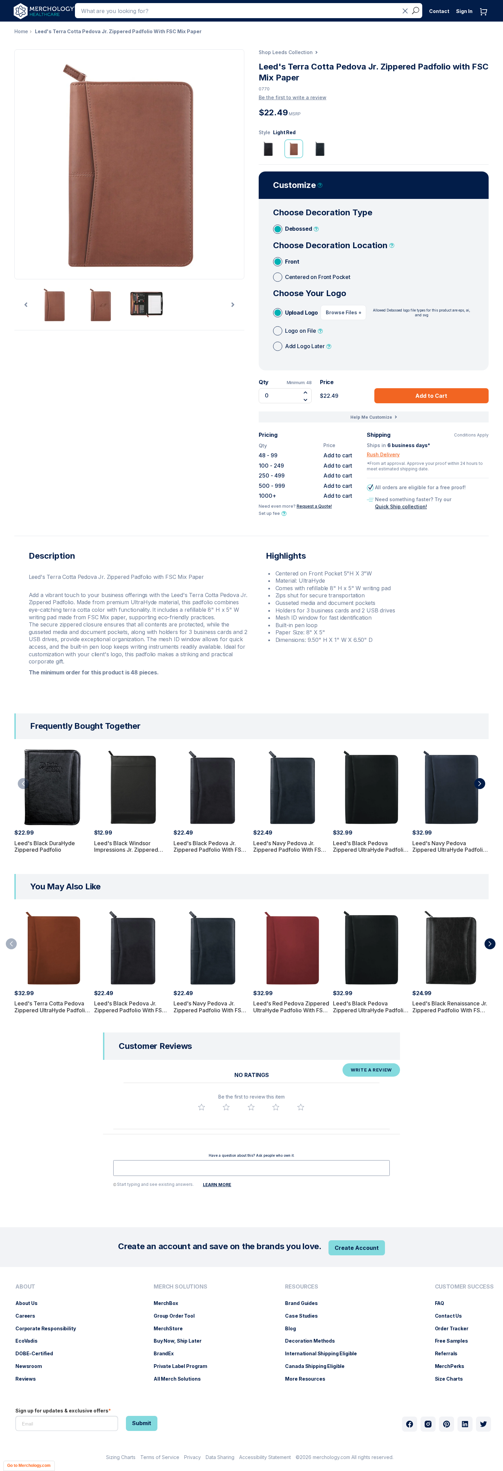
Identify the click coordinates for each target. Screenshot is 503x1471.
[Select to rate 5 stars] (301, 1107)
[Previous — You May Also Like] (11, 943)
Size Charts (452, 1379)
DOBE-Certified (37, 1353)
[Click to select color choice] (268, 148)
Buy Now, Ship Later (180, 1341)
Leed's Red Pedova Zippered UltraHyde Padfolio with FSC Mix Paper (291, 1010)
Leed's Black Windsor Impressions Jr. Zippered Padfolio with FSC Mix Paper (131, 850)
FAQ (443, 1303)
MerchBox (169, 1303)
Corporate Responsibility (49, 1328)
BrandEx (167, 1353)
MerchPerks (453, 1366)
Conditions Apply (471, 435)
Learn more (217, 1184)
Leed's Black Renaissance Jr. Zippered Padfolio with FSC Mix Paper (449, 1010)
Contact (439, 11)
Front (292, 261)
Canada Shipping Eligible (318, 1366)
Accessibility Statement (265, 1457)
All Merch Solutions (180, 1379)
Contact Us (452, 1316)
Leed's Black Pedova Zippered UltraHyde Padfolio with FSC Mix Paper (370, 850)
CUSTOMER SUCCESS (464, 1286)
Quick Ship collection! (401, 506)
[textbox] (251, 1168)
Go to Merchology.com (29, 1465)
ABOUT (25, 1286)
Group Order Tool (177, 1316)
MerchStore (171, 1328)
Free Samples (455, 1341)
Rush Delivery (383, 454)
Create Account (357, 1247)
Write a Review (371, 1070)
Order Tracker (455, 1328)
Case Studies (305, 1316)
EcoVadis (30, 1341)
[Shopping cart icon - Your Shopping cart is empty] (485, 18)
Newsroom (32, 1366)
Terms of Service (159, 1457)
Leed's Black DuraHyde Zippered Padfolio (44, 846)
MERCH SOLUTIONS (180, 1286)
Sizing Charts (121, 1457)
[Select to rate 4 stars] (276, 1107)
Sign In (464, 11)
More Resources (308, 1379)
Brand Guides (305, 1303)
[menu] (47, 1335)
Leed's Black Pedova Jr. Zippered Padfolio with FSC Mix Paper (209, 850)
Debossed (298, 228)
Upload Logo (301, 312)
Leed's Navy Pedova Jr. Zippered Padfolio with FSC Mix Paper (289, 850)
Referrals (450, 1353)
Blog (294, 1328)
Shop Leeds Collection (286, 52)
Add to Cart (431, 395)
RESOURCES (301, 1286)
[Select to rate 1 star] (202, 1107)
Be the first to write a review (292, 97)
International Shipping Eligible (324, 1353)
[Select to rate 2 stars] (226, 1107)
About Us (30, 1303)
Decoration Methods (313, 1341)
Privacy (192, 1457)
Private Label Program (183, 1366)
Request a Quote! (314, 506)
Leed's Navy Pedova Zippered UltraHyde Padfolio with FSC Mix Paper (449, 850)
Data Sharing (220, 1457)
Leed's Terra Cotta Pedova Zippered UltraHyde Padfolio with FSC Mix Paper (51, 1010)
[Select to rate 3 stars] (251, 1107)
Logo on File (300, 330)
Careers (28, 1316)
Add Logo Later (305, 346)
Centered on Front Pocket (317, 277)
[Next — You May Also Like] (490, 943)
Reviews (29, 1379)
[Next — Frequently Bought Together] (479, 783)
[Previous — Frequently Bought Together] (23, 783)
